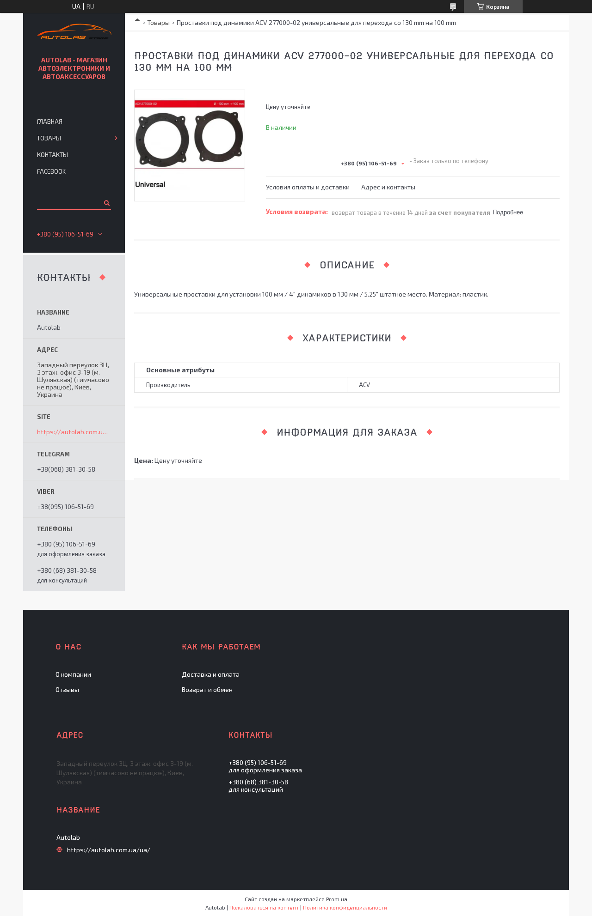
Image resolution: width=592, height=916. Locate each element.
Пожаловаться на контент (264, 907)
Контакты (52, 154)
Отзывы (67, 689)
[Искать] (106, 203)
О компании (73, 674)
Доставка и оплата (211, 674)
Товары (158, 22)
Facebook (51, 171)
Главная (49, 121)
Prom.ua (336, 899)
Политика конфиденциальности (345, 907)
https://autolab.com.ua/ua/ (74, 432)
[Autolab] (74, 32)
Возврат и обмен (207, 689)
